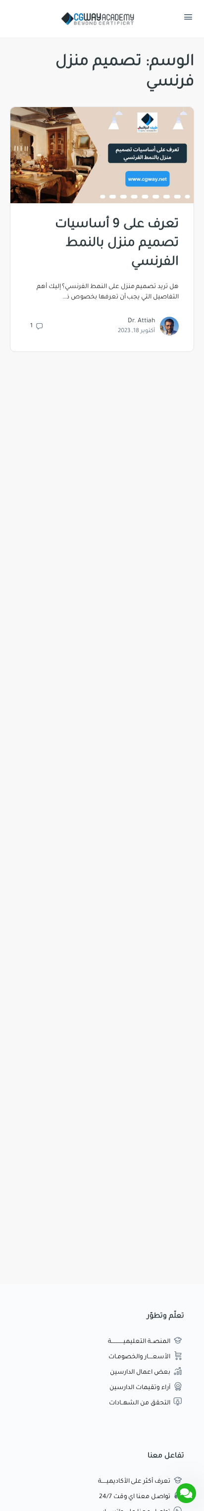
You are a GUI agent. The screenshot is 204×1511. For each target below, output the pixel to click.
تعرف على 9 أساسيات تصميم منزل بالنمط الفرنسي (117, 244)
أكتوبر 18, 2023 (136, 331)
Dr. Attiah (141, 321)
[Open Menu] (188, 19)
